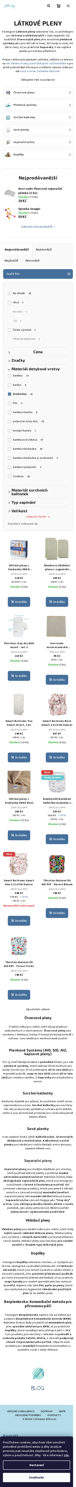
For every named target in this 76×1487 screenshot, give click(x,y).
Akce (18, 302)
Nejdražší (11, 260)
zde (66, 1455)
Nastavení (36, 1465)
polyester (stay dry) (28, 421)
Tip (17, 321)
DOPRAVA (47, 1411)
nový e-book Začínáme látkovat (40, 71)
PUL (17, 403)
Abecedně (32, 260)
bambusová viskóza (28, 440)
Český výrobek (24, 330)
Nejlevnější (44, 249)
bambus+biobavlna (27, 449)
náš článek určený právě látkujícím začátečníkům (36, 63)
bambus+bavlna (25, 412)
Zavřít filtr (13, 274)
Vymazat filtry (36, 517)
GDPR (62, 1411)
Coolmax (21, 476)
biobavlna (23, 394)
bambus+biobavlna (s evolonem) (35, 458)
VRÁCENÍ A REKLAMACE (21, 1411)
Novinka (20, 312)
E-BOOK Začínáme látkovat (40, 1419)
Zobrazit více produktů (36, 227)
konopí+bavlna (24, 431)
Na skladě (22, 293)
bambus (21, 376)
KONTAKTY (54, 1415)
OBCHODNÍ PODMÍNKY (28, 1415)
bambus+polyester (27, 467)
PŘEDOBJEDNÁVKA (26, 339)
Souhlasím (36, 1477)
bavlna (19, 385)
